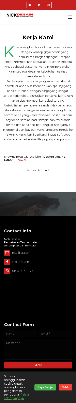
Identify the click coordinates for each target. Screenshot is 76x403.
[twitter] (39, 5)
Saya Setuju (45, 387)
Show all (21, 159)
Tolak (65, 387)
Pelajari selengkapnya (17, 396)
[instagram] (48, 5)
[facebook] (30, 5)
